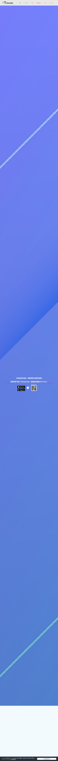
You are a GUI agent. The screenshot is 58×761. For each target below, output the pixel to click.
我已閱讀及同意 (46, 759)
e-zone (51, 3)
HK (20, 3)
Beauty (39, 3)
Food (32, 3)
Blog (45, 3)
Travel (26, 3)
